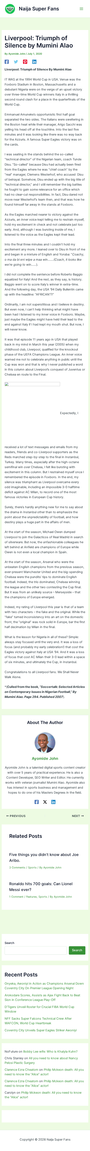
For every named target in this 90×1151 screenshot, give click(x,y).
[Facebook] (7, 62)
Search (9, 943)
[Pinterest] (25, 62)
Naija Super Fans (39, 9)
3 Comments (17, 867)
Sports (32, 867)
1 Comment (16, 896)
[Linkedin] (34, 62)
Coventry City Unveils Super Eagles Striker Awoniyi (41, 1030)
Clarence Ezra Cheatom (21, 1070)
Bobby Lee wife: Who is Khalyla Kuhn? (50, 1051)
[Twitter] (16, 62)
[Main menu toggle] (81, 8)
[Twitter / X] (45, 802)
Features (31, 896)
